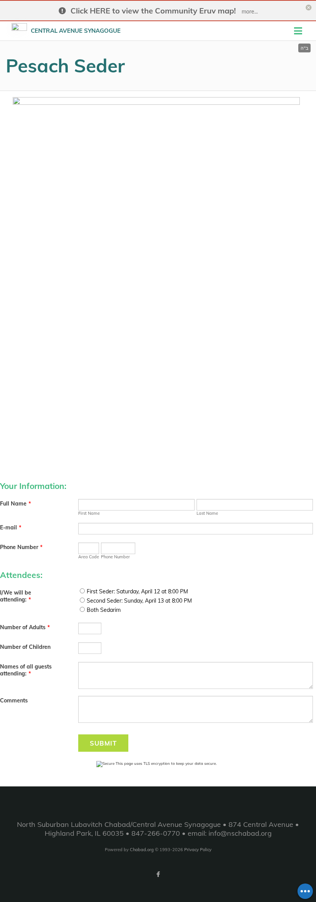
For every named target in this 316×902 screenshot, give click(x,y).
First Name (89, 513)
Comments (14, 700)
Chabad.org (142, 849)
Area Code (88, 556)
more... (250, 11)
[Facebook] (158, 874)
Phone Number (21, 547)
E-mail (10, 527)
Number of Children (25, 646)
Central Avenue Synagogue (76, 30)
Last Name (207, 513)
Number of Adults (25, 627)
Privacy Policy (198, 849)
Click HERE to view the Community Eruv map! (153, 10)
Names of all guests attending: (26, 670)
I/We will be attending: (15, 596)
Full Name (15, 503)
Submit (103, 743)
